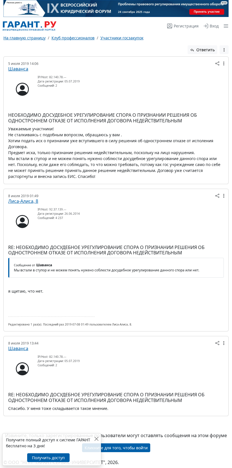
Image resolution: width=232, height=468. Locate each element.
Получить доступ (48, 457)
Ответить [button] (205, 49)
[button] (225, 26)
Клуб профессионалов (72, 38)
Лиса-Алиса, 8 (23, 201)
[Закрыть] (96, 439)
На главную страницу (24, 38)
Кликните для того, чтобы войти (116, 447)
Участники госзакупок (121, 38)
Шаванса (18, 69)
